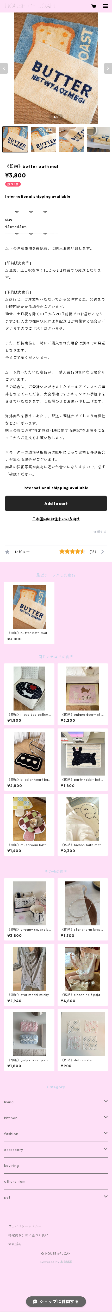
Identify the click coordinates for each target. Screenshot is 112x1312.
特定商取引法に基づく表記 (28, 1235)
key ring (11, 1165)
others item (15, 1181)
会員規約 (15, 1244)
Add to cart (56, 503)
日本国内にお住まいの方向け (56, 519)
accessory (13, 1149)
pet (7, 1197)
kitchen (11, 1118)
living (9, 1102)
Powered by (50, 1262)
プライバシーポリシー (25, 1226)
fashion (11, 1133)
